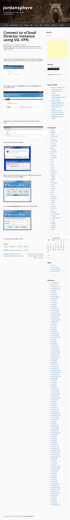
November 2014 (55, 452)
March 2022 (54, 308)
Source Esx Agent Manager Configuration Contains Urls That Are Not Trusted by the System (57, 105)
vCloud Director (19, 250)
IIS (52, 163)
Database (54, 146)
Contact (61, 25)
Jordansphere (18, 7)
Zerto (53, 229)
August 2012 (54, 495)
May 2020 (53, 341)
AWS (52, 134)
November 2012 (55, 489)
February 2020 (55, 347)
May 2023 (53, 292)
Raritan (53, 202)
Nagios (53, 177)
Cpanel (53, 144)
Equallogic (54, 151)
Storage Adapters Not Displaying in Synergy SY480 (57, 116)
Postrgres (54, 198)
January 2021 (55, 335)
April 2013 (54, 479)
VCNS (52, 220)
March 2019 (54, 364)
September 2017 (55, 398)
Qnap (52, 200)
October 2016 (55, 417)
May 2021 (53, 327)
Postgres (53, 196)
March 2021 (54, 331)
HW (31, 25)
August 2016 (54, 419)
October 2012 (55, 491)
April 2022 (54, 306)
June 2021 (54, 325)
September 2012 (55, 493)
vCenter (53, 216)
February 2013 (55, 483)
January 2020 (55, 349)
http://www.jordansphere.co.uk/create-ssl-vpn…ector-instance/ (23, 48)
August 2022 (54, 298)
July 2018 (53, 380)
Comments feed (55, 269)
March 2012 (54, 503)
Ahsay (53, 130)
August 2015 (54, 434)
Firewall (26, 25)
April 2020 (54, 343)
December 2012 (55, 487)
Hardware (54, 157)
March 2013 (54, 481)
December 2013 (55, 466)
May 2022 (53, 304)
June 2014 (54, 462)
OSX (52, 190)
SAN (52, 204)
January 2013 (55, 485)
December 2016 (55, 413)
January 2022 (55, 312)
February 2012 (55, 505)
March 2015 (54, 444)
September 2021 (55, 320)
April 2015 (54, 442)
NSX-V (53, 187)
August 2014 (54, 458)
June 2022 (54, 302)
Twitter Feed (57, 74)
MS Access (54, 171)
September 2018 (55, 376)
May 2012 (53, 499)
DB (21, 25)
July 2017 (53, 401)
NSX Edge (11, 250)
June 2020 (54, 339)
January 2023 (55, 296)
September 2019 (55, 357)
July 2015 (53, 436)
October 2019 (55, 355)
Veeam (53, 222)
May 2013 (53, 477)
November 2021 (55, 316)
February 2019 (55, 366)
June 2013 (54, 475)
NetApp (53, 179)
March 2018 (54, 388)
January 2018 (55, 392)
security (53, 206)
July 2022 (53, 300)
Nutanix (53, 188)
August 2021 (54, 322)
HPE (52, 161)
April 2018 (54, 386)
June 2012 (54, 497)
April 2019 (54, 362)
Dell (52, 148)
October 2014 (55, 454)
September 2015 (55, 433)
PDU (52, 192)
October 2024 (55, 283)
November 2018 (55, 372)
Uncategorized (55, 214)
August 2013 (54, 472)
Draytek (53, 149)
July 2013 (53, 473)
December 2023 (55, 287)
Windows (54, 25)
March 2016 (54, 425)
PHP (52, 194)
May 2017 (53, 405)
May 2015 (53, 440)
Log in (53, 265)
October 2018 (55, 374)
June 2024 (54, 285)
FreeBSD (53, 155)
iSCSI (52, 165)
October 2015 (55, 431)
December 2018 (55, 370)
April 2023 (54, 294)
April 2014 (54, 464)
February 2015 (55, 446)
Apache (53, 132)
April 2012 (54, 501)
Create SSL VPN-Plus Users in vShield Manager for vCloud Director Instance (35, 256)
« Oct (48, 255)
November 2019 (55, 353)
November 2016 (55, 415)
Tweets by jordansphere (54, 67)
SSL (52, 210)
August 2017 (54, 399)
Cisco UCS (54, 142)
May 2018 (53, 384)
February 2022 (55, 310)
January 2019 (55, 368)
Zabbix (53, 227)
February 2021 (55, 333)
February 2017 (55, 409)
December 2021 (55, 314)
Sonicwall (54, 208)
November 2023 (55, 289)
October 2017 (55, 396)
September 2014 (55, 456)
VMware (46, 25)
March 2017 (54, 407)
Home (6, 25)
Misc (41, 25)
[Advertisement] (57, 49)
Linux (36, 25)
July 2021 (53, 324)
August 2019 (54, 359)
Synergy (53, 212)
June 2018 (54, 382)
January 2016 (55, 429)
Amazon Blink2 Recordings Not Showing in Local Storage (58, 97)
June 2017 (54, 403)
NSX (52, 181)
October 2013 (55, 470)
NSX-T (53, 185)
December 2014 (55, 450)
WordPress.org (55, 271)
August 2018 (54, 378)
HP (52, 159)
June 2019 (54, 361)
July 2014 (53, 460)
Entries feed (54, 267)
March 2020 (54, 345)
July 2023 (53, 290)
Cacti (52, 138)
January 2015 (55, 448)
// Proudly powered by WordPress (12, 516)
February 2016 (55, 427)
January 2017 (55, 411)
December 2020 (55, 337)
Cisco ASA (54, 140)
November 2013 (55, 468)
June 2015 (54, 438)
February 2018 (55, 390)
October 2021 (55, 318)
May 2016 (53, 423)
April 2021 (54, 329)
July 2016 (53, 421)
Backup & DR (14, 25)
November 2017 (55, 394)
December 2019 (55, 351)
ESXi (52, 153)
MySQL (53, 175)
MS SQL (53, 173)
